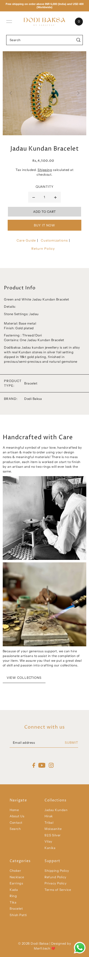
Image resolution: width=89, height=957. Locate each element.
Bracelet (16, 908)
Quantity (45, 187)
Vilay (48, 841)
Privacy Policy (55, 883)
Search (15, 829)
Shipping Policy (56, 871)
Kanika (49, 848)
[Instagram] (51, 765)
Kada (14, 890)
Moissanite (53, 829)
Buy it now (44, 225)
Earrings (16, 883)
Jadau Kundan (55, 810)
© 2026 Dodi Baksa (33, 943)
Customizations (54, 240)
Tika (13, 902)
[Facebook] (33, 765)
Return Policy (43, 248)
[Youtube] (41, 765)
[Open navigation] (9, 22)
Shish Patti (18, 915)
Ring (13, 896)
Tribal (48, 822)
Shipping (45, 170)
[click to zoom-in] (44, 93)
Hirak (48, 816)
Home (14, 810)
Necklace (17, 877)
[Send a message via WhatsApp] (80, 948)
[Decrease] (33, 197)
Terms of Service (57, 890)
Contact (16, 822)
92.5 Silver (52, 835)
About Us (17, 816)
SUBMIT (71, 742)
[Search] (78, 40)
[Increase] (55, 197)
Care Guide (26, 240)
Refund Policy (55, 877)
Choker (15, 871)
